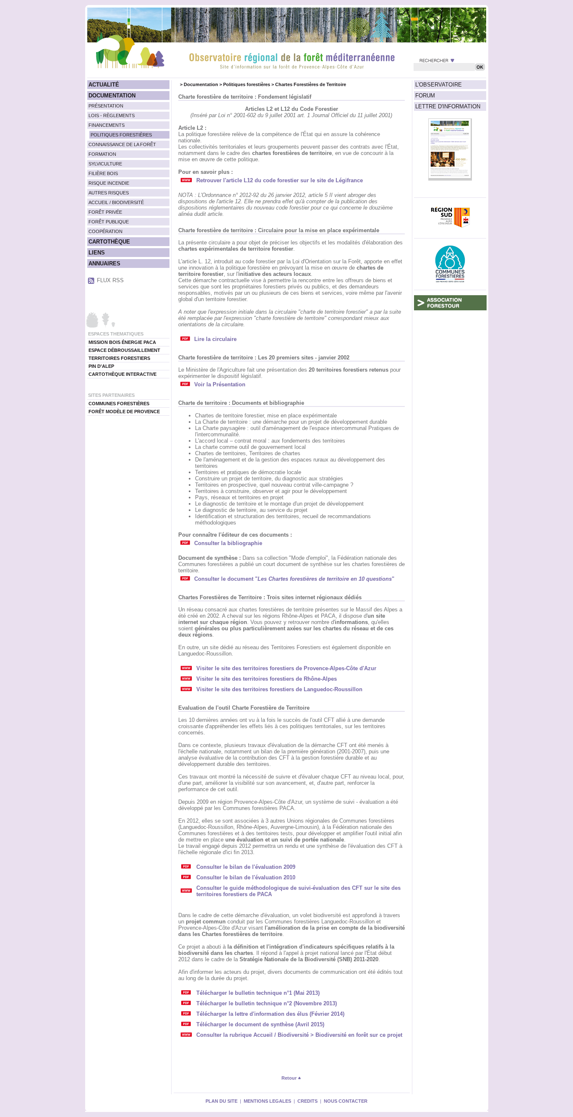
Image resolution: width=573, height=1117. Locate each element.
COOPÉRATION (105, 231)
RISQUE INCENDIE (109, 183)
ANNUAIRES (104, 263)
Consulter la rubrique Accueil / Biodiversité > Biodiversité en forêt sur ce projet (299, 1035)
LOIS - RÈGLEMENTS (112, 115)
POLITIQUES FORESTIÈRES (121, 134)
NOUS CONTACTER (345, 1101)
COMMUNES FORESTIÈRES (119, 403)
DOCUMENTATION (112, 95)
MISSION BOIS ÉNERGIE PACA (122, 342)
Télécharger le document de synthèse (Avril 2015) (260, 1024)
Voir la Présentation (219, 384)
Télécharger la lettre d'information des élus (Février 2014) (270, 1014)
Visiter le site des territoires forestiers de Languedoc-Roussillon (279, 689)
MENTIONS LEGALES (267, 1101)
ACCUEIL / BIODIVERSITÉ (116, 202)
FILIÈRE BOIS (103, 173)
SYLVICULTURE (105, 163)
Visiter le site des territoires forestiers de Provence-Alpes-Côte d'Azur (286, 668)
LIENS (97, 252)
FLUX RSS (110, 280)
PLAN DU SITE (221, 1101)
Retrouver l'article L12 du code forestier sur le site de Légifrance (279, 180)
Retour (289, 1077)
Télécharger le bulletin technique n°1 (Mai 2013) (258, 993)
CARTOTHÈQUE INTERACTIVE (122, 374)
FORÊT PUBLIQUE (109, 221)
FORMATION (102, 154)
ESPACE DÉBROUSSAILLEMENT (124, 350)
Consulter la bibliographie (228, 543)
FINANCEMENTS (107, 125)
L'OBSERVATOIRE (438, 84)
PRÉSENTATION (106, 105)
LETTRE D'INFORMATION (447, 106)
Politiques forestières (246, 84)
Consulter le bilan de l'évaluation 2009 (245, 867)
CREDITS (307, 1101)
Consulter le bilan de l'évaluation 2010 (245, 877)
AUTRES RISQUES (109, 192)
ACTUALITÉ (104, 84)
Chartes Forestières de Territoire (310, 84)
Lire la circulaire (215, 339)
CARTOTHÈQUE (109, 242)
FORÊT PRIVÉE (105, 212)
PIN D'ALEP (101, 366)
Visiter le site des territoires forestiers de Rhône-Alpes (266, 679)
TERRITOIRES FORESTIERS (119, 358)
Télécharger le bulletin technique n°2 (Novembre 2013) (266, 1003)
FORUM (425, 95)
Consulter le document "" (294, 579)
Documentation (201, 84)
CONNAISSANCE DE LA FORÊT (122, 144)
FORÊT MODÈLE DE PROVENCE (124, 411)
